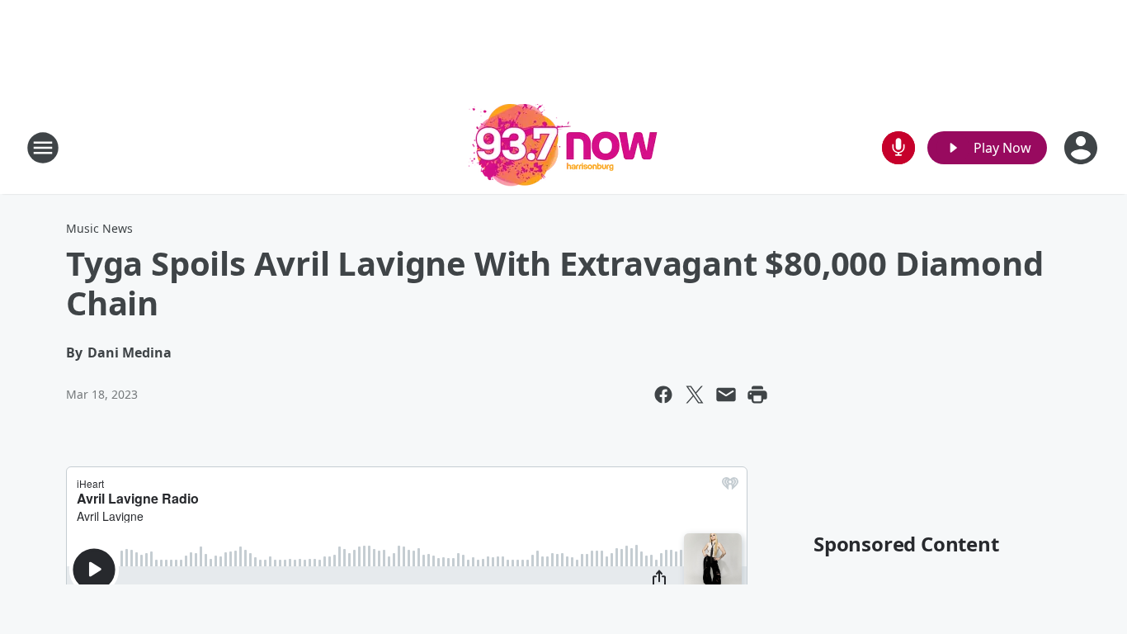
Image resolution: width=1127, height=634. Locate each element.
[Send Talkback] (898, 147)
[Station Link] (563, 147)
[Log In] (1082, 147)
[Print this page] (757, 394)
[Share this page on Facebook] (663, 394)
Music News (99, 228)
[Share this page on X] (694, 394)
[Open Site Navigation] (42, 147)
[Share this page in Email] (726, 394)
